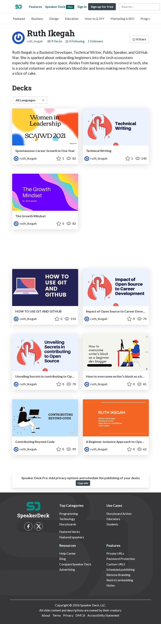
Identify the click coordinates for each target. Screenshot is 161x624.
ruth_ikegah (28, 158)
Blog (62, 558)
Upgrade (83, 483)
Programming (150, 18)
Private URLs (115, 553)
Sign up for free (102, 6)
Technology (67, 519)
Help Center (67, 553)
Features (35, 6)
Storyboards (67, 524)
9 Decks (56, 41)
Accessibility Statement (103, 615)
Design (54, 18)
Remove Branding (118, 575)
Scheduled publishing (120, 569)
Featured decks (69, 531)
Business (37, 18)
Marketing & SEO (122, 18)
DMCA (80, 615)
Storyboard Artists (119, 513)
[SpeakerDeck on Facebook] (28, 526)
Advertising (67, 569)
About (46, 615)
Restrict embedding (119, 580)
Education (72, 18)
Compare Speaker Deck (75, 564)
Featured (19, 18)
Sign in (82, 6)
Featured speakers (71, 537)
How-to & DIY (94, 18)
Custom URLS (115, 564)
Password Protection (120, 558)
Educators (113, 519)
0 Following (77, 41)
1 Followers (95, 41)
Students (112, 524)
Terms (56, 615)
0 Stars (140, 39)
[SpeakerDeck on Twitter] (39, 526)
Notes (110, 585)
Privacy (68, 615)
